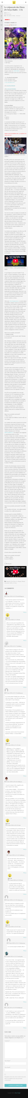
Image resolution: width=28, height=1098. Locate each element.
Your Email (7, 1067)
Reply (25, 612)
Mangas (19, 581)
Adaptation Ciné (9, 581)
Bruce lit (8, 618)
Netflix (11, 583)
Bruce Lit (7, 12)
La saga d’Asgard (11, 85)
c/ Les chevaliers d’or (10, 82)
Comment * (7, 1040)
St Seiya (15, 583)
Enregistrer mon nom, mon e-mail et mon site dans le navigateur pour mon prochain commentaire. (15, 1078)
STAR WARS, (16, 71)
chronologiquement (14, 301)
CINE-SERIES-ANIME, (10, 15)
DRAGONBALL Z (9, 432)
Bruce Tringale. (18, 1092)
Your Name (7, 1060)
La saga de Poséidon (11, 88)
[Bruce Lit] (14, 2)
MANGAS (18, 15)
